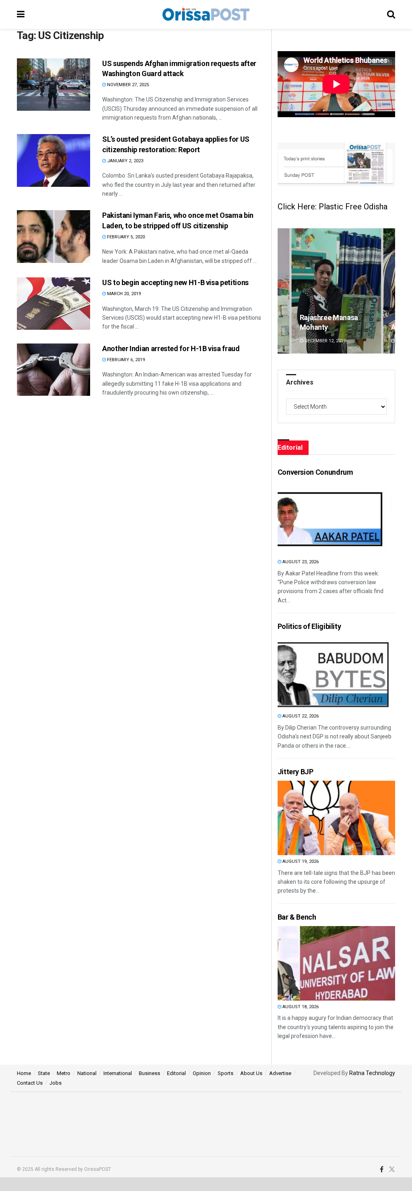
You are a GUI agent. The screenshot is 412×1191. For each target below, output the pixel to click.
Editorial (176, 1073)
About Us (251, 1073)
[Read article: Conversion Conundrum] (320, 518)
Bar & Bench (297, 917)
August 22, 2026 (300, 716)
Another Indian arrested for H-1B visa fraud (171, 348)
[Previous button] (284, 291)
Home (24, 1073)
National (87, 1073)
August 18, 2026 (300, 1006)
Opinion (202, 1073)
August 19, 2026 (300, 861)
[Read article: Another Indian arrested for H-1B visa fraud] (53, 369)
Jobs (55, 1083)
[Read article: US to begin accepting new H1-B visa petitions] (53, 303)
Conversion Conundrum (315, 472)
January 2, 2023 (124, 160)
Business (149, 1073)
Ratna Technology (372, 1073)
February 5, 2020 (125, 237)
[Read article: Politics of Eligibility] (320, 672)
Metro (63, 1073)
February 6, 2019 (125, 359)
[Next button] (389, 291)
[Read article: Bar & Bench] (320, 963)
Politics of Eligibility (309, 626)
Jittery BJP (295, 771)
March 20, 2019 (123, 293)
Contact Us (30, 1083)
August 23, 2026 (300, 561)
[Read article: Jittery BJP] (320, 818)
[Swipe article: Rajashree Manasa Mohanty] (336, 291)
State (44, 1073)
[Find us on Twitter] (392, 1169)
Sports (225, 1073)
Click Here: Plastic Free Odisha (332, 206)
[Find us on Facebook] (381, 1169)
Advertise (280, 1073)
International (117, 1073)
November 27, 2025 (127, 84)
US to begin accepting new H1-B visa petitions (175, 282)
